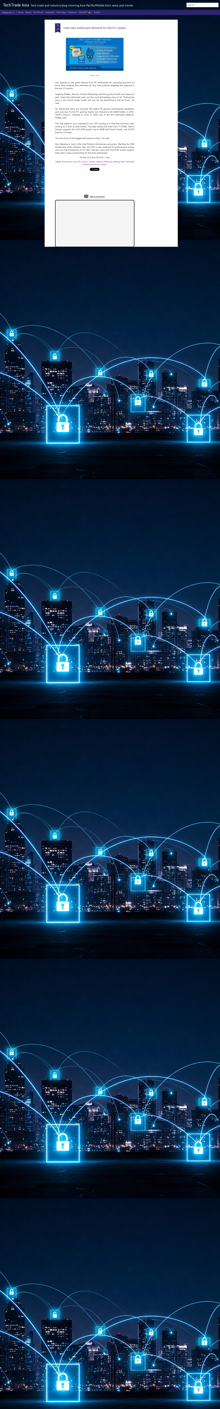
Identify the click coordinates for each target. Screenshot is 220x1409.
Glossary (72, 12)
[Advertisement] (151, 70)
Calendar (49, 12)
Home (20, 12)
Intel (57, 82)
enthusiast (107, 161)
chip (75, 161)
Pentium (86, 164)
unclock (103, 164)
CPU (79, 161)
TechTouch (38, 12)
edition (99, 161)
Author (97, 12)
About (28, 12)
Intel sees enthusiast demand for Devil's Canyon (94, 28)
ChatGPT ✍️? (85, 12)
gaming (116, 161)
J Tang (107, 157)
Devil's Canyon (88, 161)
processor (95, 164)
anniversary (67, 161)
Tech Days (61, 12)
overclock (129, 161)
